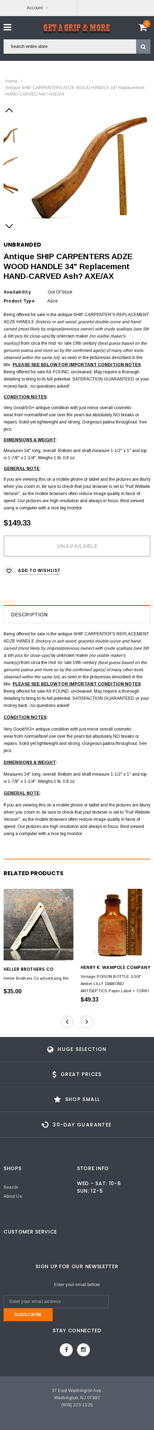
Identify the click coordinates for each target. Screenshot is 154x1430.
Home (11, 81)
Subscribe (28, 1314)
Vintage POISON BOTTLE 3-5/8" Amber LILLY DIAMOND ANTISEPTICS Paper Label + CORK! (115, 983)
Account (35, 7)
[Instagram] (83, 1349)
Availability (17, 292)
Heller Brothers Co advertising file (36, 978)
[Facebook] (66, 1349)
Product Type (19, 301)
